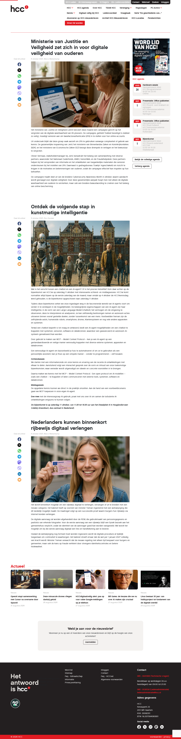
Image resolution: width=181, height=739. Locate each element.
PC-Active (155, 8)
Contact (135, 2)
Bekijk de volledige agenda (147, 159)
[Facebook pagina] (139, 727)
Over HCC (97, 8)
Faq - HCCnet (107, 676)
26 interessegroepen (87, 2)
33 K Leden (71, 2)
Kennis (70, 13)
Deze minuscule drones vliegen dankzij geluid (57, 598)
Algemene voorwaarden (112, 679)
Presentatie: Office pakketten (156, 101)
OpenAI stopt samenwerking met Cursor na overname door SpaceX (24, 599)
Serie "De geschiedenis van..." (148, 13)
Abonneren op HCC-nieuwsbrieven (82, 18)
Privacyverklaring (73, 682)
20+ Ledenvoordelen (120, 2)
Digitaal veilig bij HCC (89, 13)
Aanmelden (90, 642)
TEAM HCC (111, 8)
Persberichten (154, 18)
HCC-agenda (83, 8)
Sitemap (68, 673)
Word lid (68, 670)
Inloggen (165, 2)
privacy (167, 737)
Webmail (146, 2)
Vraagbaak (125, 13)
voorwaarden (156, 737)
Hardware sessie (150, 85)
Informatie (69, 679)
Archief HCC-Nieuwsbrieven (115, 18)
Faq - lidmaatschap (73, 676)
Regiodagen (141, 8)
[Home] (36, 8)
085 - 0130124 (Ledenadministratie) (153, 689)
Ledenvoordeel (110, 13)
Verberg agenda (142, 166)
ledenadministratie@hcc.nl (149, 692)
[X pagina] (145, 727)
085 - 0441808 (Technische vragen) (153, 676)
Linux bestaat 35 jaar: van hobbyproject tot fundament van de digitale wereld (155, 599)
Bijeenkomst (148, 139)
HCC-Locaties (138, 18)
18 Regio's (104, 2)
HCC (69, 8)
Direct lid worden (75, 23)
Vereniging (124, 8)
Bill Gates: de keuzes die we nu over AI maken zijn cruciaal (122, 598)
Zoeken (155, 2)
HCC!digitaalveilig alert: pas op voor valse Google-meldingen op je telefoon (90, 599)
